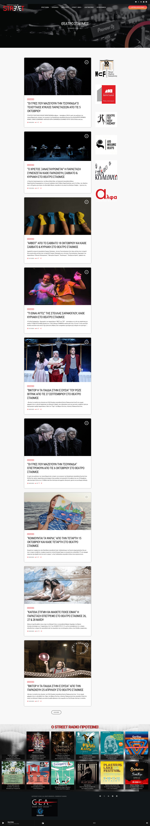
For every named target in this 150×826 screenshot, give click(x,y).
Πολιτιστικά (30, 99)
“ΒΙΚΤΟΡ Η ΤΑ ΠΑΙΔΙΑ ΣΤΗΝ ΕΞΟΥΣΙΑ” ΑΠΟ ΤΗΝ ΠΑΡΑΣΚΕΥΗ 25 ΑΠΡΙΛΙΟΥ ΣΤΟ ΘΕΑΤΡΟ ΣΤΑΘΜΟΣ (55, 688)
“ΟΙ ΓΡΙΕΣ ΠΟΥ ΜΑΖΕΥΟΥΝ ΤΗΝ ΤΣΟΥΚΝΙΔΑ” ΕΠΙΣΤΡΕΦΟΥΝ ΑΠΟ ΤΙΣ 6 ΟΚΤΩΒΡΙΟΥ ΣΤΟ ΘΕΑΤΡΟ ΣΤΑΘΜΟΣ (55, 468)
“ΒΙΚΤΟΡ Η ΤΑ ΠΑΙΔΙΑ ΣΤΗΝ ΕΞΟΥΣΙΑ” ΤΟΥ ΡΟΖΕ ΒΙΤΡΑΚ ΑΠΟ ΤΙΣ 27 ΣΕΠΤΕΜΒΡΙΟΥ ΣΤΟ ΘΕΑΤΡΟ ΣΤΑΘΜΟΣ (54, 394)
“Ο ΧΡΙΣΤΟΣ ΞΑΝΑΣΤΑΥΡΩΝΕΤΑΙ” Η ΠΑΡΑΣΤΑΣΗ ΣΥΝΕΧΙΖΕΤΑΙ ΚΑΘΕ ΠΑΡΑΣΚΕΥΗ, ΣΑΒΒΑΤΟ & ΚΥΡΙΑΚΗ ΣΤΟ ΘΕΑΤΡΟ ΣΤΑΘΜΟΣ (54, 173)
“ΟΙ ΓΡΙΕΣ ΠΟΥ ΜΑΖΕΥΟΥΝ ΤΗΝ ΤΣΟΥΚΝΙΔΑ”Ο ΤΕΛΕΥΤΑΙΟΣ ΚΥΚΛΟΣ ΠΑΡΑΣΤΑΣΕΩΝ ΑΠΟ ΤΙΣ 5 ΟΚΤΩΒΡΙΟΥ (54, 107)
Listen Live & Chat (137, 7)
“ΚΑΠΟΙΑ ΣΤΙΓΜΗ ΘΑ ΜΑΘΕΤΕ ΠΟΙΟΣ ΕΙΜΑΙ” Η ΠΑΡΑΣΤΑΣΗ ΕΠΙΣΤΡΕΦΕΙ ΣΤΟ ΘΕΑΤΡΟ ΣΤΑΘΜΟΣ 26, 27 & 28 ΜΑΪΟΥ (56, 616)
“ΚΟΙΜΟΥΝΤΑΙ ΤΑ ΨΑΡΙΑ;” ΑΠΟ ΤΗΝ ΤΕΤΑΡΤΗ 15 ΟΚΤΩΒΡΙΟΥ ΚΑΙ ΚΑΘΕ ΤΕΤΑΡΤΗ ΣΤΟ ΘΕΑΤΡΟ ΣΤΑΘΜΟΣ (54, 542)
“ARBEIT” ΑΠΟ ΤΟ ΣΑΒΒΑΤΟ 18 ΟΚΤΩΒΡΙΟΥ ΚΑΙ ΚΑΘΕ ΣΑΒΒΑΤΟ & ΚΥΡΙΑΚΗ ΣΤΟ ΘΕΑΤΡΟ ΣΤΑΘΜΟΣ (56, 245)
